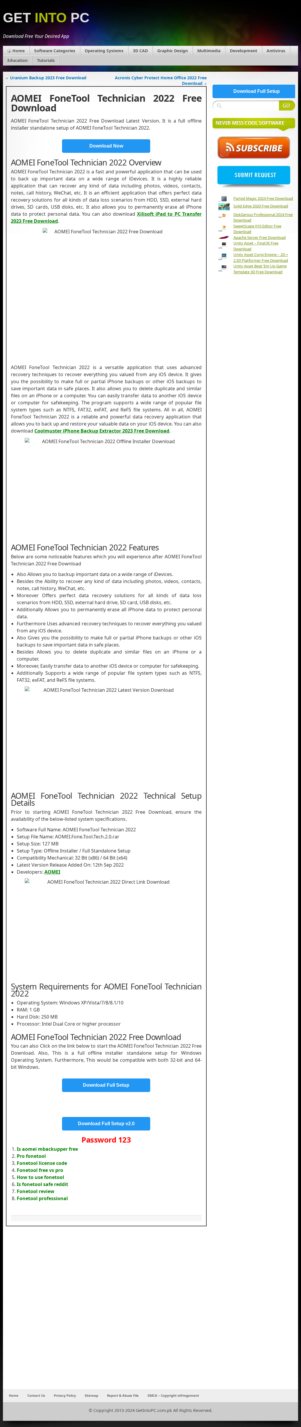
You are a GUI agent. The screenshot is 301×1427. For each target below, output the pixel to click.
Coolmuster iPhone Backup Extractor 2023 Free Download (101, 431)
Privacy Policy (65, 1395)
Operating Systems (104, 50)
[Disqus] (106, 1311)
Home (18, 50)
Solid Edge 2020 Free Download (260, 206)
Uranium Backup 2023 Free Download (48, 78)
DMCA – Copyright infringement (173, 1395)
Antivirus (276, 50)
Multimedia (208, 50)
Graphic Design (172, 50)
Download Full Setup (106, 1085)
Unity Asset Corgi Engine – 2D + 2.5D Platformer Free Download (260, 257)
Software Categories (54, 50)
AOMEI (52, 872)
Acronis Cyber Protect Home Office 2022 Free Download (161, 80)
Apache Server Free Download (259, 237)
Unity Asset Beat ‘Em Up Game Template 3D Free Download (260, 268)
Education (17, 60)
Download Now (106, 145)
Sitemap (91, 1395)
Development (243, 50)
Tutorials (46, 60)
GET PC (46, 17)
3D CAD (140, 50)
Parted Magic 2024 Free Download (263, 198)
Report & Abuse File (123, 1395)
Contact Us (36, 1395)
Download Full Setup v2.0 (106, 1123)
